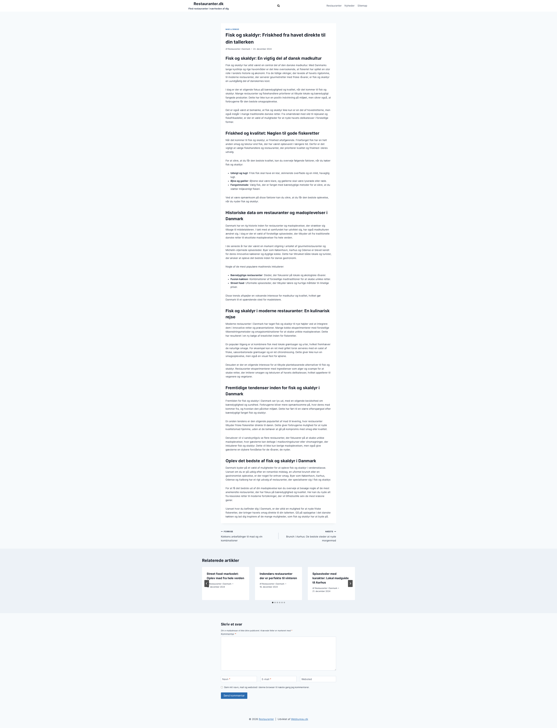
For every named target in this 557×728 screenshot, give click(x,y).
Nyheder (349, 5)
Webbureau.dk (299, 719)
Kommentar (228, 634)
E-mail (266, 679)
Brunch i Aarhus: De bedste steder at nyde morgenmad (311, 536)
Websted (306, 679)
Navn (226, 679)
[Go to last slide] (206, 583)
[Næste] (350, 583)
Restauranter (334, 5)
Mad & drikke (232, 29)
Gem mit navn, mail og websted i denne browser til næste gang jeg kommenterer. (266, 687)
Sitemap (362, 5)
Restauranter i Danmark (239, 49)
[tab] (272, 602)
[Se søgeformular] (278, 5)
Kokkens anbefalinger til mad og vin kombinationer (241, 536)
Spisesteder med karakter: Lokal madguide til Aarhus (330, 578)
